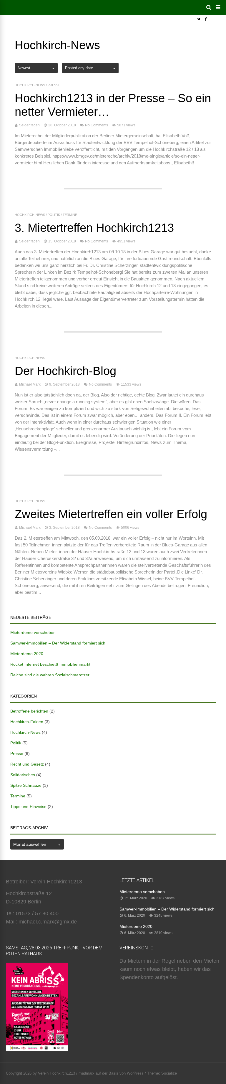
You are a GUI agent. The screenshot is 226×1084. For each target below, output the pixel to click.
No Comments (96, 125)
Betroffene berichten (29, 711)
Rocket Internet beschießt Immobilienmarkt (50, 664)
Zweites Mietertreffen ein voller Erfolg (111, 514)
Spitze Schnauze (25, 785)
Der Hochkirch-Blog (65, 370)
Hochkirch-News (30, 85)
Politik (54, 215)
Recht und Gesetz (27, 764)
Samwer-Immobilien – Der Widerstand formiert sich (57, 643)
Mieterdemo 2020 (26, 653)
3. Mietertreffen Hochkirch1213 (94, 227)
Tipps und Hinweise (28, 806)
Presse (54, 85)
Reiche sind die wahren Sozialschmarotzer (49, 674)
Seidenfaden (29, 125)
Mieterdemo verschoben (33, 632)
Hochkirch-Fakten (26, 721)
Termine (70, 215)
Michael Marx (30, 384)
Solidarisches (22, 774)
